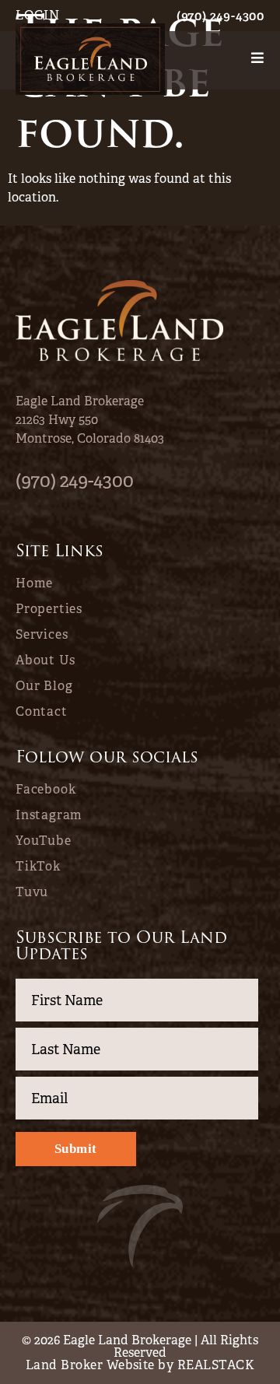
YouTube (44, 841)
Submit (75, 1148)
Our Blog (44, 686)
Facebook (45, 789)
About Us (45, 660)
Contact (42, 712)
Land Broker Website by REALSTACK (140, 1365)
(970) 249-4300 (220, 16)
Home (34, 583)
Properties (49, 609)
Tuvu (32, 892)
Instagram (49, 815)
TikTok (38, 866)
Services (42, 635)
